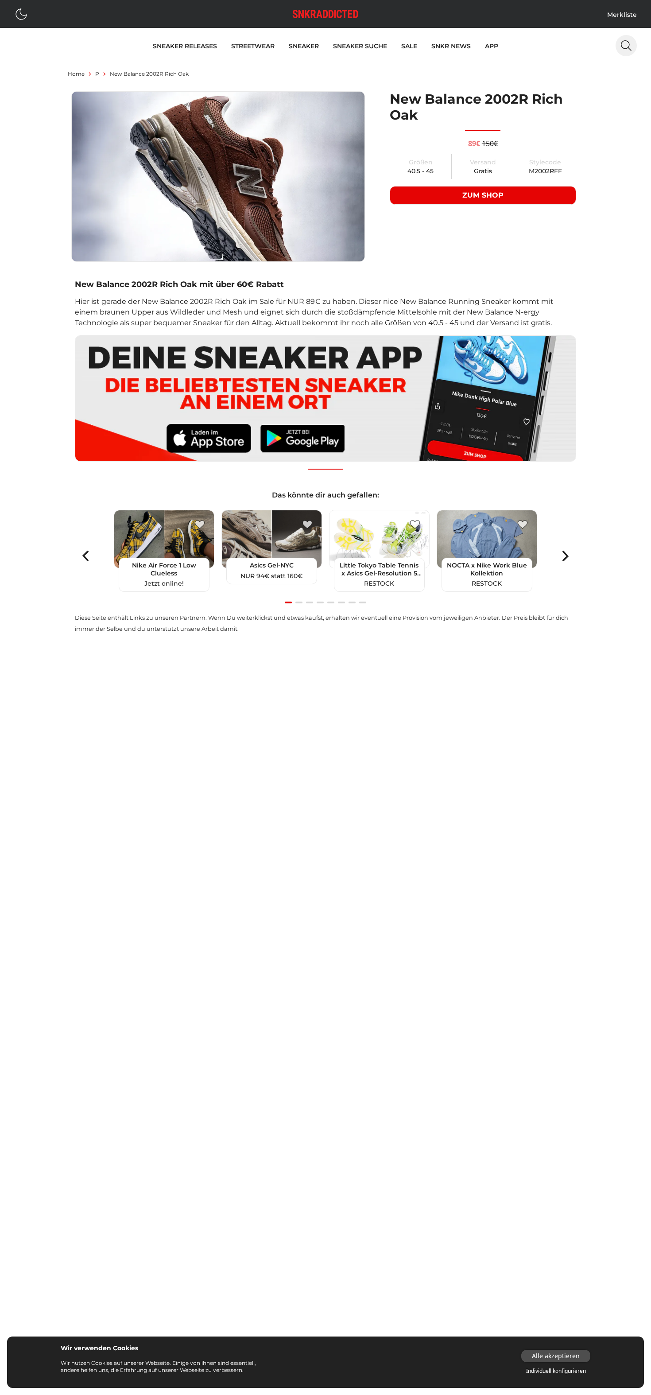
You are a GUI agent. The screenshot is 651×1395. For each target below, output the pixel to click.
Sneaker (304, 46)
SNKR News (451, 46)
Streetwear (253, 46)
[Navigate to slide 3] (309, 602)
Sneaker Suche (360, 46)
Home (76, 73)
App (491, 46)
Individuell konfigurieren (556, 1371)
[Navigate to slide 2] (299, 602)
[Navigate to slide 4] (320, 602)
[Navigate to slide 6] (341, 602)
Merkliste (622, 15)
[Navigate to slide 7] (352, 602)
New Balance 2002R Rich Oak (149, 73)
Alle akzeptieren (556, 1356)
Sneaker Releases (185, 46)
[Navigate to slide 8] (362, 602)
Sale (409, 46)
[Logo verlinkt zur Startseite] (325, 14)
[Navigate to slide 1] (288, 602)
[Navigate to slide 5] (331, 602)
